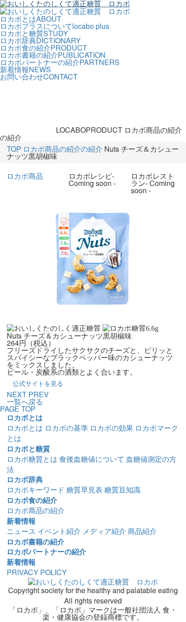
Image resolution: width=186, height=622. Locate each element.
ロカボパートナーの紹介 (46, 551)
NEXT (17, 394)
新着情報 (21, 520)
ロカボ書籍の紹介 (36, 541)
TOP (14, 149)
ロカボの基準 (66, 427)
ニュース (21, 531)
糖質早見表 (84, 489)
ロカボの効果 (111, 427)
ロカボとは (25, 417)
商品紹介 (142, 531)
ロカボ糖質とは (32, 459)
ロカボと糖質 (28, 448)
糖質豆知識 (122, 489)
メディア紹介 (104, 531)
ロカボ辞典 (25, 479)
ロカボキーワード (36, 489)
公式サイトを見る (38, 383)
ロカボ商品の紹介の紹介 (62, 149)
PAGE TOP (18, 409)
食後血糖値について (91, 459)
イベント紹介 (59, 531)
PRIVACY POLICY (37, 572)
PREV (38, 394)
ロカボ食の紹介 (32, 500)
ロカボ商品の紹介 (36, 510)
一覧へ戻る (25, 401)
